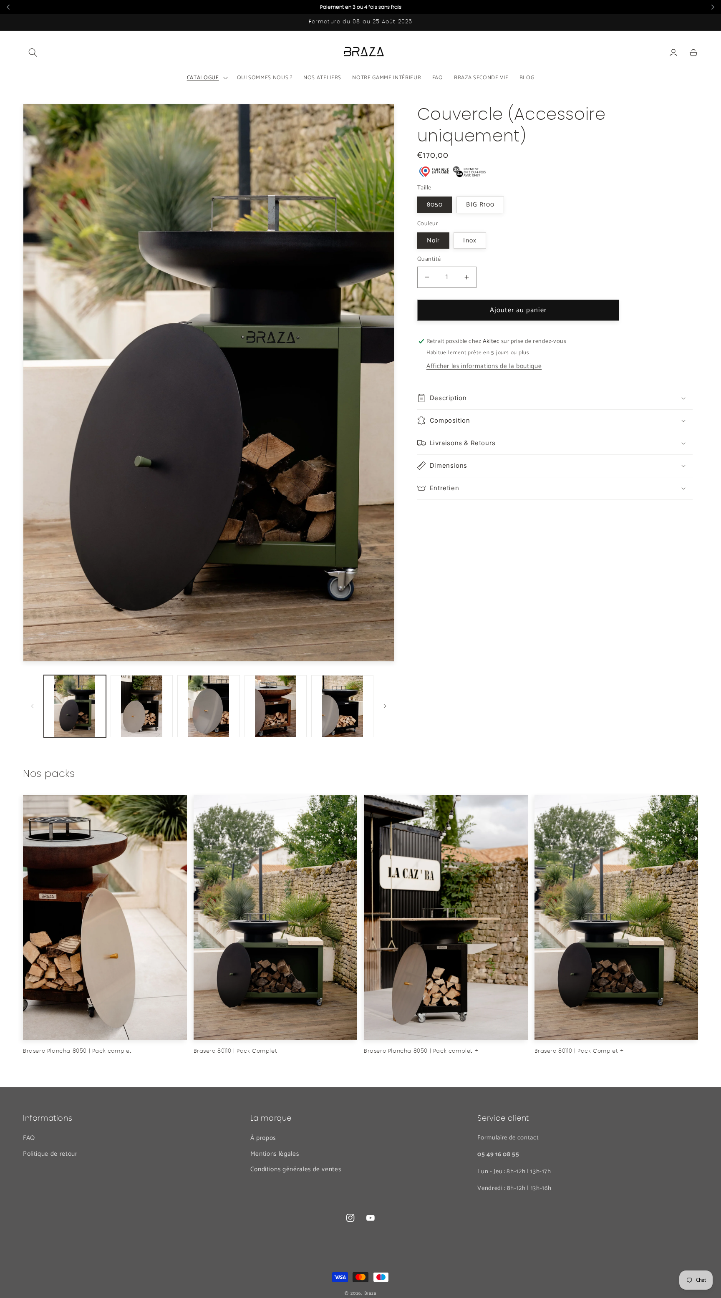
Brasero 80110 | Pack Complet (235, 1051)
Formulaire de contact (508, 1138)
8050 (435, 204)
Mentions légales (274, 1154)
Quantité (429, 259)
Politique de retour (50, 1154)
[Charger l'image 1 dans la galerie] (75, 706)
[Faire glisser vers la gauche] (32, 706)
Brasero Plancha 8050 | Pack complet (77, 1051)
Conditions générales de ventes (295, 1169)
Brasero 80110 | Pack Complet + (579, 1051)
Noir (433, 240)
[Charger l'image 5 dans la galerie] (342, 706)
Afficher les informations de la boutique (484, 366)
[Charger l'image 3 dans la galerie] (208, 706)
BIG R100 (480, 204)
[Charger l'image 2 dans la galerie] (142, 706)
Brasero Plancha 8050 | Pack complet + (421, 1051)
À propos (263, 1138)
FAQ (29, 1138)
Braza (370, 1293)
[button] (33, 53)
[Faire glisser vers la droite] (385, 706)
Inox (469, 240)
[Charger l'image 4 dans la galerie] (276, 706)
